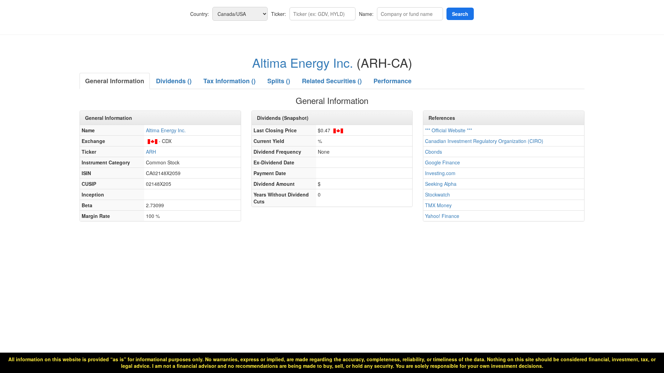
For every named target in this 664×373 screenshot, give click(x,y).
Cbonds (433, 151)
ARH (151, 151)
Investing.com (440, 173)
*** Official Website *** (448, 130)
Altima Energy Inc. (302, 62)
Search (460, 13)
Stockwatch (437, 194)
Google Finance (442, 162)
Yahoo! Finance (442, 215)
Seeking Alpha (440, 183)
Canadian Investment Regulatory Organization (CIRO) (484, 140)
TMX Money (438, 205)
